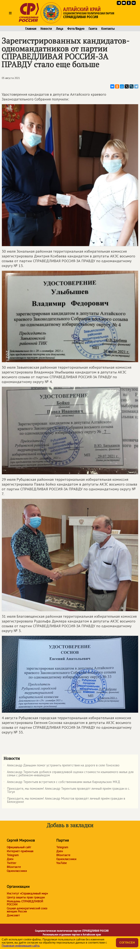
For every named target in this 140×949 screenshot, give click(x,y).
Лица (59, 28)
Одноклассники (17, 870)
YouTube (61, 862)
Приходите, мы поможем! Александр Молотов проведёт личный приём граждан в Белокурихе (64, 800)
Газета (93, 28)
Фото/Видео (76, 28)
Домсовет (13, 915)
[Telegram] (136, 86)
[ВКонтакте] (112, 86)
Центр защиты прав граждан (26, 897)
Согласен (127, 942)
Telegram (13, 855)
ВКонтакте (14, 866)
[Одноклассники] (117, 86)
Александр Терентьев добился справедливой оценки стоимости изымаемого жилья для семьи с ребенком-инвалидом (69, 773)
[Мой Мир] (122, 86)
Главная (30, 28)
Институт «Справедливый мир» (27, 893)
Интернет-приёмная (20, 851)
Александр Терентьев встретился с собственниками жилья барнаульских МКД (62, 782)
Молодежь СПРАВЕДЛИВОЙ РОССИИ (25, 903)
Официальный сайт (19, 847)
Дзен (10, 859)
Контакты (108, 28)
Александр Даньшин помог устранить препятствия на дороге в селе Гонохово (62, 766)
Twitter (11, 862)
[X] (127, 86)
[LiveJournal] (131, 86)
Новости (46, 28)
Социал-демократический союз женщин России (27, 910)
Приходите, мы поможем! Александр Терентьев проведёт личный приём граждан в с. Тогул (67, 790)
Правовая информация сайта (20, 945)
